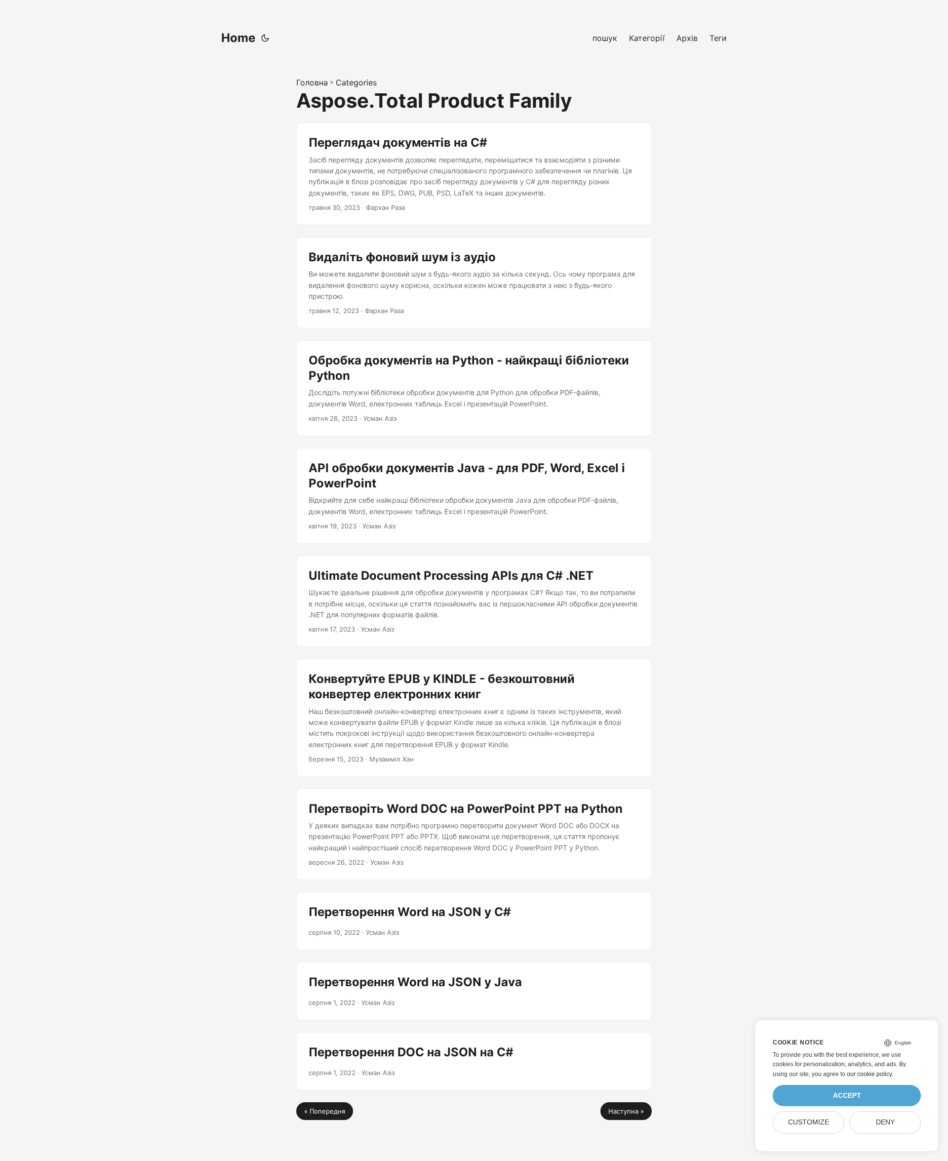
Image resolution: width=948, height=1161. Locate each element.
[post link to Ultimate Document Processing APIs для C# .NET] (474, 601)
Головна (312, 82)
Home (238, 38)
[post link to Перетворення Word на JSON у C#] (474, 921)
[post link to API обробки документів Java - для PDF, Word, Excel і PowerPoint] (474, 495)
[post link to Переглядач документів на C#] (474, 174)
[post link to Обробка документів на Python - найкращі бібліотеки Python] (474, 388)
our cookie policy (869, 1074)
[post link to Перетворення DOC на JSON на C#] (474, 1061)
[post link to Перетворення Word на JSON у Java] (474, 991)
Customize (808, 1122)
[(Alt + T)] (265, 38)
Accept (847, 1095)
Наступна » (626, 1111)
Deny (885, 1122)
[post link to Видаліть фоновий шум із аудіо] (474, 283)
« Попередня (324, 1111)
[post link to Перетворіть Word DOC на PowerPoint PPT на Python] (474, 834)
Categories (356, 82)
